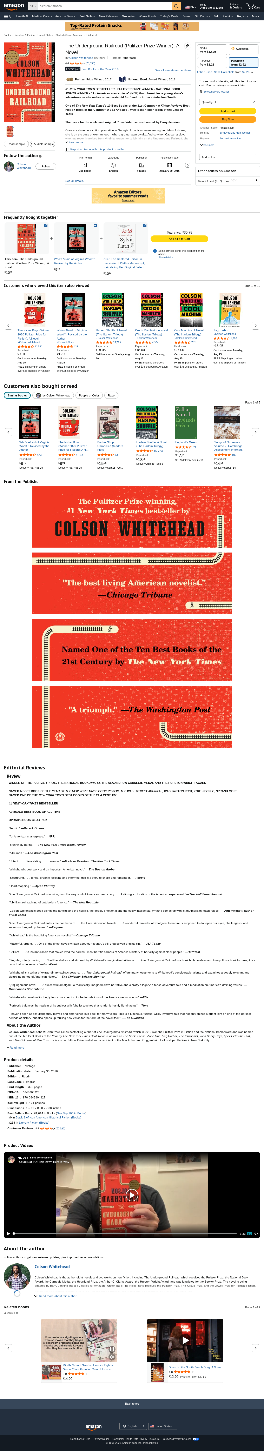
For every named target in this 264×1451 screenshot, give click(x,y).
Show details (165, 257)
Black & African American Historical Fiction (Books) (48, 1117)
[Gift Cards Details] (210, 16)
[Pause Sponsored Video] (112, 1349)
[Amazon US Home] (93, 1428)
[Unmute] (256, 1233)
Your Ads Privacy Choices (177, 1439)
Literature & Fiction (24, 35)
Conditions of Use (80, 1439)
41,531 (80, 454)
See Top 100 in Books (71, 1113)
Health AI (22, 16)
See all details (74, 180)
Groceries (128, 16)
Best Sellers (87, 16)
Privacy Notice (101, 1439)
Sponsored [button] (9, 1312)
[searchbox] (105, 6)
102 (234, 454)
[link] (76, 238)
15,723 (158, 451)
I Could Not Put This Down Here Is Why (43, 1161)
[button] (8, 16)
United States (45, 35)
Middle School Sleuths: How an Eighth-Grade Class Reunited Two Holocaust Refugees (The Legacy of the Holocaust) (89, 1367)
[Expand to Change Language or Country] (195, 7)
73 (116, 454)
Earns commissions (41, 1157)
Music (256, 16)
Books (187, 16)
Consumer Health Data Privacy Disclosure (136, 1439)
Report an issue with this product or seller (97, 149)
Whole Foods (147, 16)
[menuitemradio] (249, 1233)
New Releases (108, 16)
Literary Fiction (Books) (34, 1122)
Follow (46, 166)
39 (194, 447)
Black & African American (69, 35)
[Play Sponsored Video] (185, 1341)
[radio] (212, 50)
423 (39, 454)
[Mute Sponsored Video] (112, 1357)
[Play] (7, 1234)
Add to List (209, 157)
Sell (216, 16)
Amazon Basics (65, 16)
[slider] (125, 1233)
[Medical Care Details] (51, 16)
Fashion (228, 16)
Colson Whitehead (81, 57)
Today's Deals (169, 16)
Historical (91, 35)
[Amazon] (14, 6)
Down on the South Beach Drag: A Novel (195, 1367)
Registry (242, 16)
